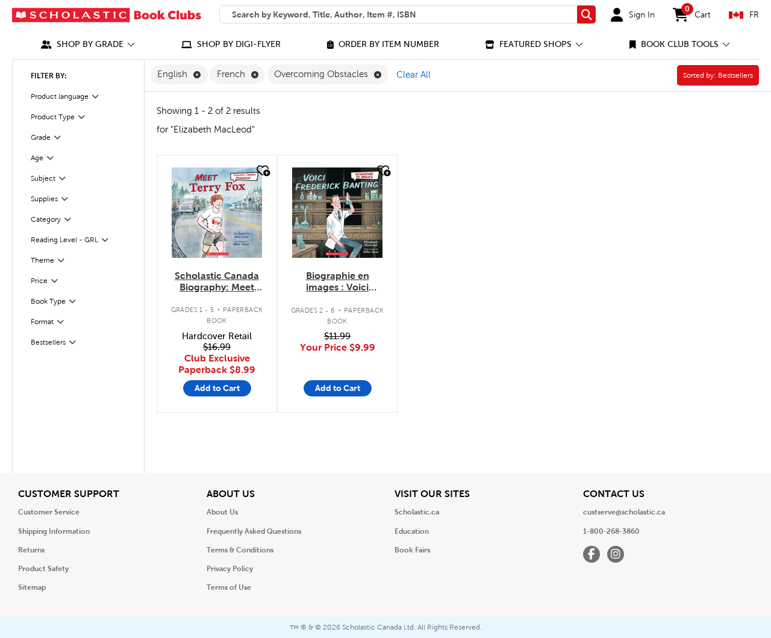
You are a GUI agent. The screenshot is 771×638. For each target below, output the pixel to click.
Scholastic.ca (417, 512)
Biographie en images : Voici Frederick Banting (338, 282)
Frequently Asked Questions (254, 531)
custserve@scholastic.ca (624, 512)
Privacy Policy (230, 569)
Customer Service (49, 512)
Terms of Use (229, 587)
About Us (222, 512)
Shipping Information (54, 531)
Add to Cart (217, 388)
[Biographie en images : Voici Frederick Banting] (337, 212)
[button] (88, 44)
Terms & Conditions (240, 550)
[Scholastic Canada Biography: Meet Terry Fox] (217, 212)
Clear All (413, 75)
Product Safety (43, 569)
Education (412, 531)
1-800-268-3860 (611, 531)
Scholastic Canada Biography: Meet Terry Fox (217, 282)
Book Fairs (412, 550)
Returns (31, 550)
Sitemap (32, 587)
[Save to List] (262, 170)
